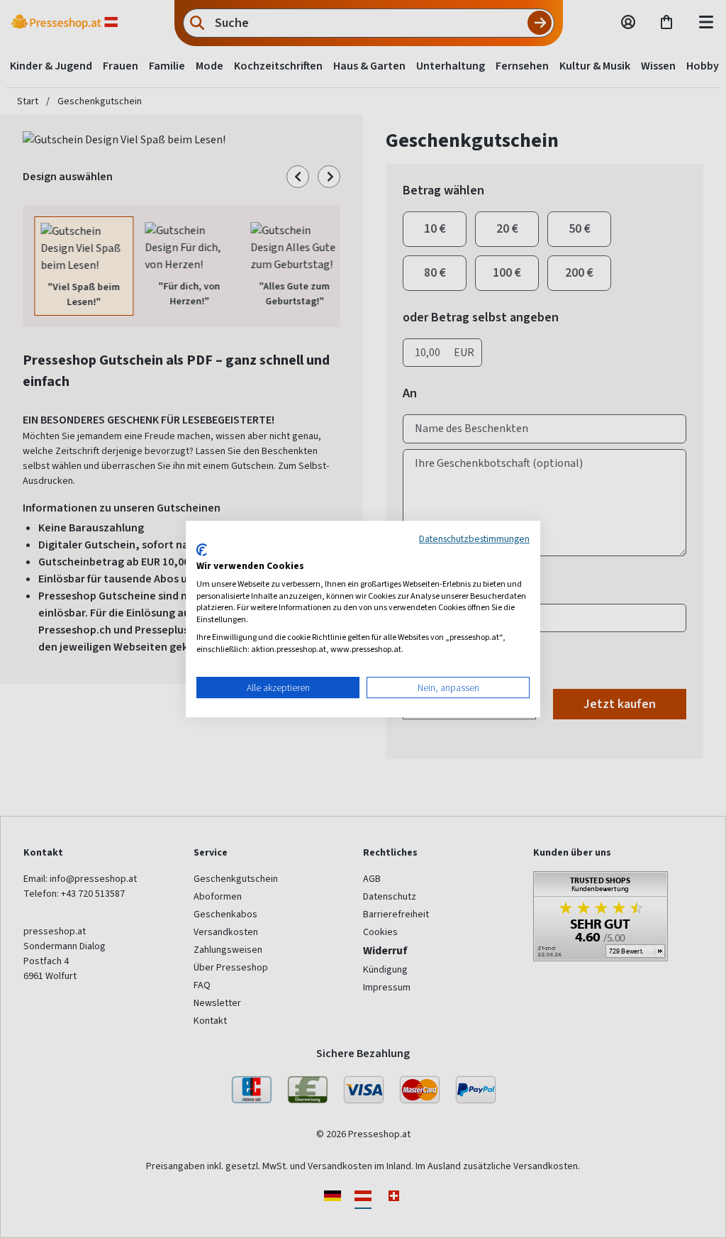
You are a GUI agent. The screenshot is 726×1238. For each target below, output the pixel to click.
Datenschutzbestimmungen (474, 538)
